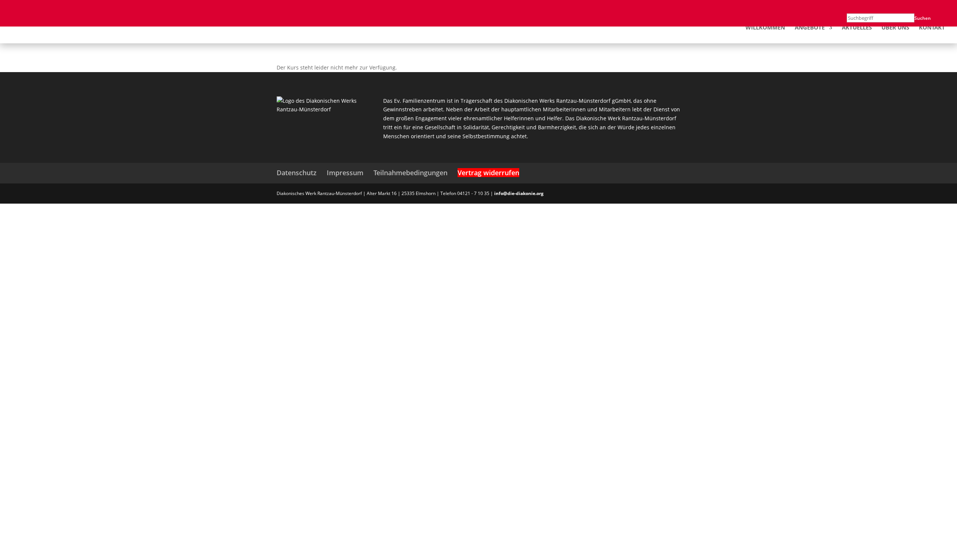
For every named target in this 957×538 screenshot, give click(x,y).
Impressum (345, 172)
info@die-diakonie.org (519, 193)
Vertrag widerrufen (488, 172)
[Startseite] (48, 26)
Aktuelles (857, 28)
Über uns (895, 28)
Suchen (922, 18)
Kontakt (932, 28)
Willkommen (765, 28)
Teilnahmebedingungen (410, 172)
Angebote (810, 28)
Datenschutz (297, 172)
